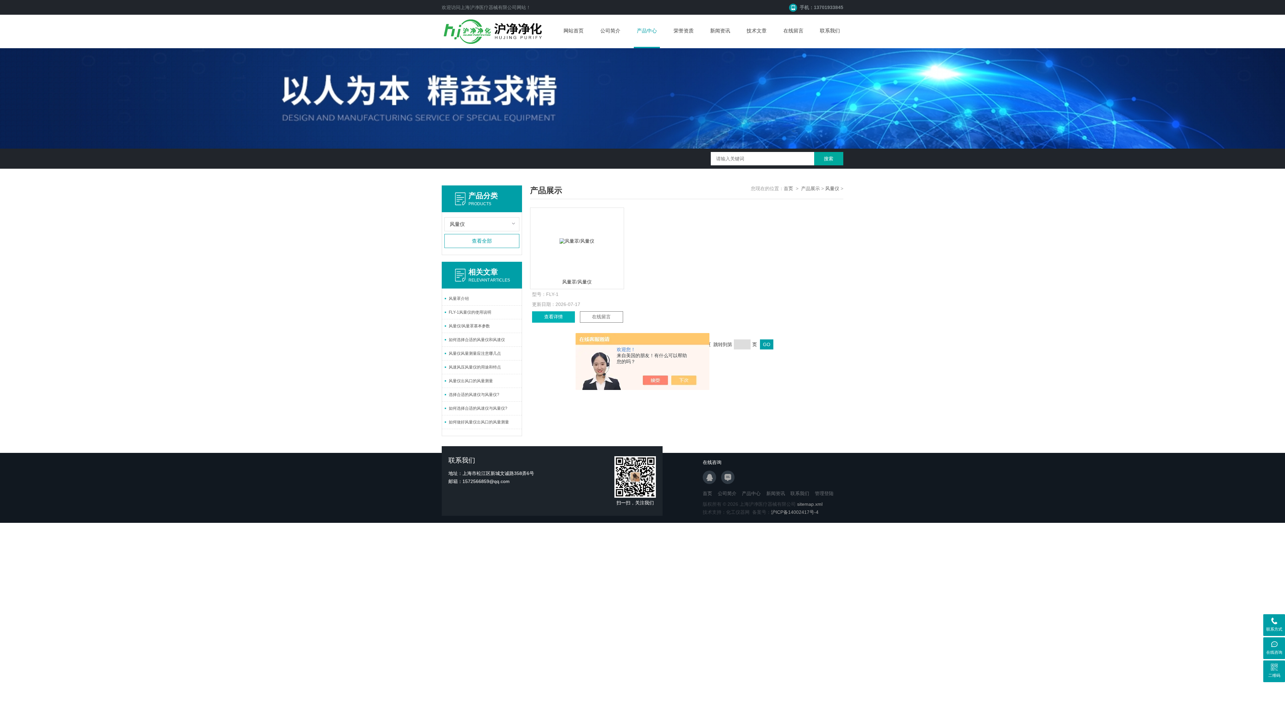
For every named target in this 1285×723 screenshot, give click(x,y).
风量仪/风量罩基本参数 (469, 326)
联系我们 (830, 30)
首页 (788, 188)
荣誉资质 (684, 30)
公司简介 (610, 30)
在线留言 (793, 30)
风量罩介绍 (459, 298)
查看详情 (553, 316)
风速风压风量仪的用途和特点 (475, 367)
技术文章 (757, 30)
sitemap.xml (810, 504)
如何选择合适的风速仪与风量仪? (478, 408)
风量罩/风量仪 (577, 282)
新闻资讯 (720, 30)
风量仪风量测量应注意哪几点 (475, 353)
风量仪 (832, 188)
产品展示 (810, 188)
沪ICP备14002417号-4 (795, 512)
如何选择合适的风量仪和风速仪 (477, 339)
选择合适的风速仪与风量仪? (474, 394)
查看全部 (482, 241)
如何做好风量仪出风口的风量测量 (479, 422)
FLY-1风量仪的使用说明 (470, 312)
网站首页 (574, 30)
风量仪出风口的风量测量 (471, 381)
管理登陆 (824, 493)
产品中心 (647, 30)
